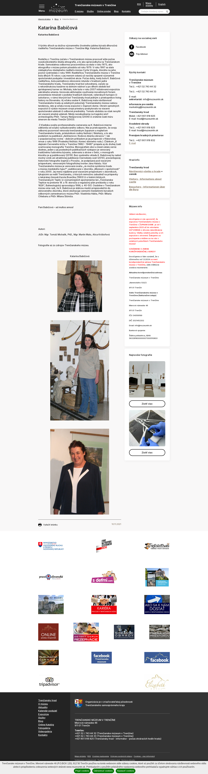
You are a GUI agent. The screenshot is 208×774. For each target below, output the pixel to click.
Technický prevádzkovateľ (108, 760)
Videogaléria (45, 731)
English (162, 4)
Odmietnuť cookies (103, 771)
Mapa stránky (149, 4)
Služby (90, 11)
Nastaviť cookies (125, 771)
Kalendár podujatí (47, 710)
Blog (116, 11)
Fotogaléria (44, 728)
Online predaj (104, 11)
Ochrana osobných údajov (121, 756)
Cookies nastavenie (100, 756)
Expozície (43, 714)
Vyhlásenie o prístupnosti (85, 760)
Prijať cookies (82, 771)
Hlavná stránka (44, 19)
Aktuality (43, 707)
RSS (139, 4)
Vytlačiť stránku (50, 524)
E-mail (132, 143)
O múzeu (79, 11)
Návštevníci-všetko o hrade (145, 171)
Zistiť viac (147, 403)
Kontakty (126, 11)
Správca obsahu (128, 760)
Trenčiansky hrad (47, 700)
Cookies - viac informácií (144, 756)
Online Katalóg (46, 724)
